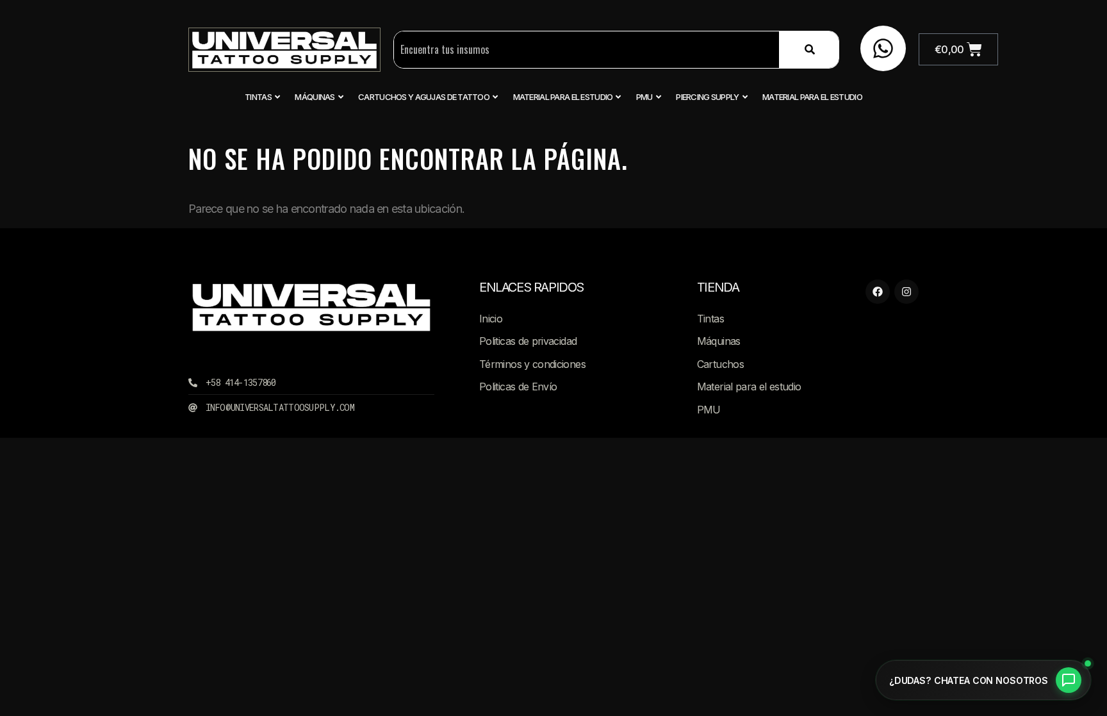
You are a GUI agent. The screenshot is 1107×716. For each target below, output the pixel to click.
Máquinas (314, 97)
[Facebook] (877, 291)
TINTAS (258, 97)
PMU (644, 97)
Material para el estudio (563, 97)
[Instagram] (906, 291)
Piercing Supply (707, 97)
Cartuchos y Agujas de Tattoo (423, 97)
